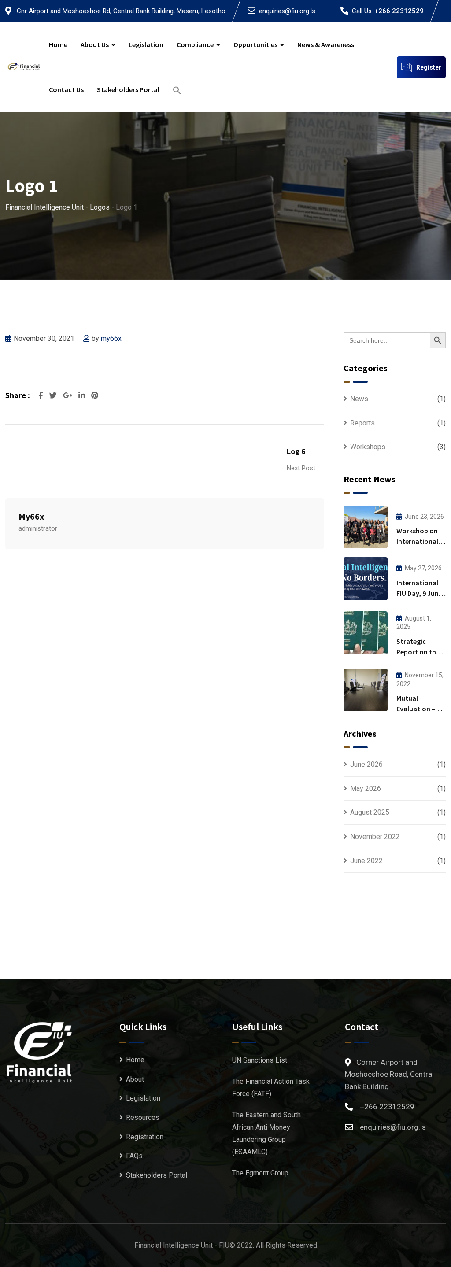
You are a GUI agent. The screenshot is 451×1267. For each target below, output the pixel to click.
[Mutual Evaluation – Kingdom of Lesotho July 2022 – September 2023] (366, 690)
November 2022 (375, 836)
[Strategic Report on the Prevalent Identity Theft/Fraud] (366, 632)
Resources (142, 1117)
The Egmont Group (260, 1173)
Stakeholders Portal (128, 89)
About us (95, 44)
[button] (177, 89)
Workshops (367, 447)
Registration (144, 1137)
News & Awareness (325, 44)
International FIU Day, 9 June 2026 (419, 593)
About (135, 1079)
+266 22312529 (399, 11)
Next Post (301, 468)
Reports (362, 423)
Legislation (146, 44)
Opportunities (255, 44)
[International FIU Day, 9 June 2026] (366, 578)
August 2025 (369, 812)
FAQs (134, 1156)
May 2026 (365, 788)
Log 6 (296, 451)
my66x (111, 338)
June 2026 (366, 764)
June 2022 (366, 861)
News (359, 399)
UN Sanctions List (259, 1060)
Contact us (66, 89)
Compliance (195, 44)
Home (58, 44)
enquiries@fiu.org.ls (287, 11)
